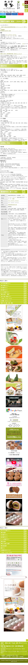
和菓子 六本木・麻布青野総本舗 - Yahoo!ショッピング (11, 53)
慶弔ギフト (3, 548)
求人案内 (4, 658)
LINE (3, 16)
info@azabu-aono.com (12, 204)
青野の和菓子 (3, 532)
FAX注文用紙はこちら (14, 437)
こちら (23, 43)
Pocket (20, 13)
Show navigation (26, 10)
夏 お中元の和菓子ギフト (6, 530)
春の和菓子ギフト (4, 287)
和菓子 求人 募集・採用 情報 (7, 303)
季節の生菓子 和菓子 (5, 294)
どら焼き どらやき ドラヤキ (6, 298)
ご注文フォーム (14, 429)
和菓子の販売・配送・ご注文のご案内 (10, 656)
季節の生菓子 (3, 541)
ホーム (1, 12)
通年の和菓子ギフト (5, 285)
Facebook (9, 13)
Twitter (2, 13)
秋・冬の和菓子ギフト (5, 292)
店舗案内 (3, 655)
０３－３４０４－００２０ (11, 34)
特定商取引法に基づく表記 (5, 30)
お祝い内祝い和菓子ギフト (6, 296)
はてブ (14, 13)
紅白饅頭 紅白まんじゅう (6, 300)
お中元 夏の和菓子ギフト (6, 283)
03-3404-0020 (15, 419)
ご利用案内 (2, 29)
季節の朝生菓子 (4, 545)
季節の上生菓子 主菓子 (5, 543)
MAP (13, 198)
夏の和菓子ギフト (4, 289)
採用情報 (21, 656)
